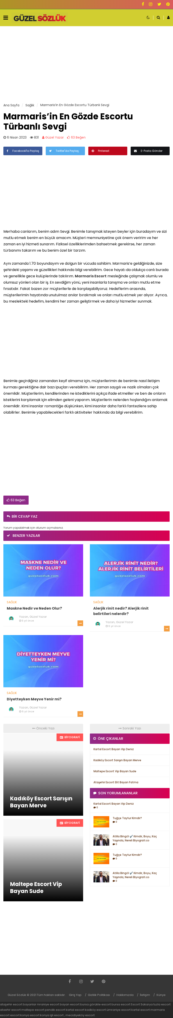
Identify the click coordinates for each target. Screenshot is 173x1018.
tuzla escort (162, 1004)
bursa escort (121, 1004)
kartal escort (75, 1010)
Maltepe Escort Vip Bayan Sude (114, 771)
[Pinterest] (168, 4)
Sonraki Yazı (131, 728)
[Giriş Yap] (167, 18)
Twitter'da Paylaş (67, 151)
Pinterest (103, 151)
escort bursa (79, 1004)
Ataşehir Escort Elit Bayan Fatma (115, 782)
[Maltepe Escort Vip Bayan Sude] (43, 860)
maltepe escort (32, 1010)
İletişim (145, 995)
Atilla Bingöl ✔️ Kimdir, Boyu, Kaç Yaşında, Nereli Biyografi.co (135, 838)
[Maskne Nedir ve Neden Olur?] (43, 570)
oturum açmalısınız (49, 528)
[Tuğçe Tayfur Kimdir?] (101, 821)
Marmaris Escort (91, 276)
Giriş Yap (75, 995)
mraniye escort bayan (53, 1004)
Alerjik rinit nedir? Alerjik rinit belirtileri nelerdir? (121, 611)
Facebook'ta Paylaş (25, 151)
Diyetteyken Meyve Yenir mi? (34, 699)
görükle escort (100, 1004)
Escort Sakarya (142, 1004)
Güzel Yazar (54, 137)
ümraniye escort (119, 1010)
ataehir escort (10, 1010)
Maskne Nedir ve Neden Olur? (34, 608)
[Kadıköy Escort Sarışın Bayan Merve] (43, 774)
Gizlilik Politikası (99, 995)
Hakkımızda (125, 995)
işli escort (57, 1015)
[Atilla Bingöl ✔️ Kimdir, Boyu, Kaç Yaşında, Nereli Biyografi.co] (101, 840)
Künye (161, 995)
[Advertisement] (86, 64)
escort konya (19, 1015)
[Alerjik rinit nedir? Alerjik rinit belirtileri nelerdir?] (130, 570)
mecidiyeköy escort (80, 1015)
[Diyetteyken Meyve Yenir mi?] (43, 661)
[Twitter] (159, 4)
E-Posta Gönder (151, 151)
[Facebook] (143, 4)
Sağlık (12, 602)
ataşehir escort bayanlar (18, 1004)
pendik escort (55, 1010)
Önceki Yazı (45, 728)
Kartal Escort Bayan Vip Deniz (113, 749)
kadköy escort (95, 1010)
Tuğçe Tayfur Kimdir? (127, 818)
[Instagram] (150, 4)
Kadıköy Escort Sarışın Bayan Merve (117, 760)
